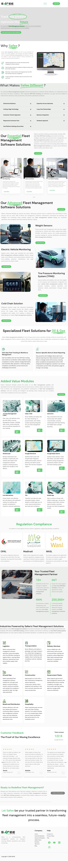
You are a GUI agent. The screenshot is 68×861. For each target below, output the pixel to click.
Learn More (14, 191)
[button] (3, 762)
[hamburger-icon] (45, 4)
